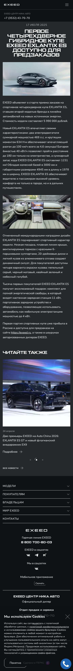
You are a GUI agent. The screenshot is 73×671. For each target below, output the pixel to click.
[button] (67, 617)
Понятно (15, 663)
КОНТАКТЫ (11, 519)
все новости (11, 468)
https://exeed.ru (21, 332)
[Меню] (67, 5)
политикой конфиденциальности (49, 626)
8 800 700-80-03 (36, 542)
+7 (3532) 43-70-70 (17, 18)
